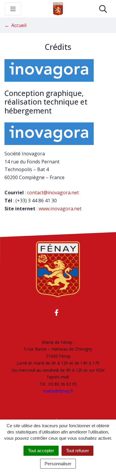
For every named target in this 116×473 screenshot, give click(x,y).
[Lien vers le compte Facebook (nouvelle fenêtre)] (56, 312)
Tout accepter (41, 450)
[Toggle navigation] (13, 8)
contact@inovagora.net (53, 192)
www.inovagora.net (60, 208)
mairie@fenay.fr (58, 391)
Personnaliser (58, 463)
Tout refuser (77, 450)
